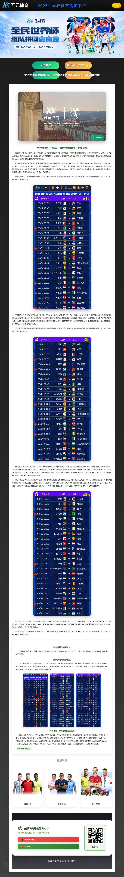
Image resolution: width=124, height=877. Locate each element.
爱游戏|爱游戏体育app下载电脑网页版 (78, 75)
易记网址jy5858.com (78, 65)
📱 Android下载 (27, 840)
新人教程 (46, 65)
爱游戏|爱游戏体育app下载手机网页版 (45, 75)
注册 (116, 5)
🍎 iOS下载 (25, 847)
